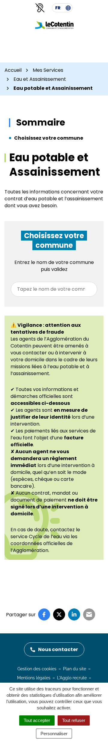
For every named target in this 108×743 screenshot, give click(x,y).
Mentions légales (33, 677)
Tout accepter (37, 720)
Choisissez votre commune (48, 138)
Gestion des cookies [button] (36, 668)
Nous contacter (58, 649)
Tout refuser (73, 720)
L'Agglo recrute (72, 677)
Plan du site (74, 668)
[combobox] (54, 289)
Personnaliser (54, 733)
